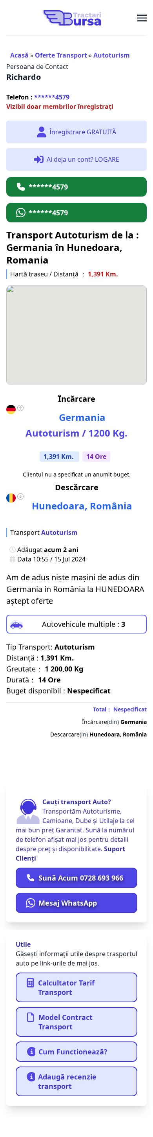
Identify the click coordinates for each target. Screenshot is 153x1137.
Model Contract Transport (65, 1021)
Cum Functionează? (72, 1051)
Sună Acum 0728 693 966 (80, 878)
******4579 (37, 97)
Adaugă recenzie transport (67, 1081)
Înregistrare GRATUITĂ (82, 132)
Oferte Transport (61, 55)
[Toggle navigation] (142, 17)
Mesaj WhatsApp (67, 903)
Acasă (19, 55)
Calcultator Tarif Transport (66, 987)
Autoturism (111, 55)
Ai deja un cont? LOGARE (83, 159)
